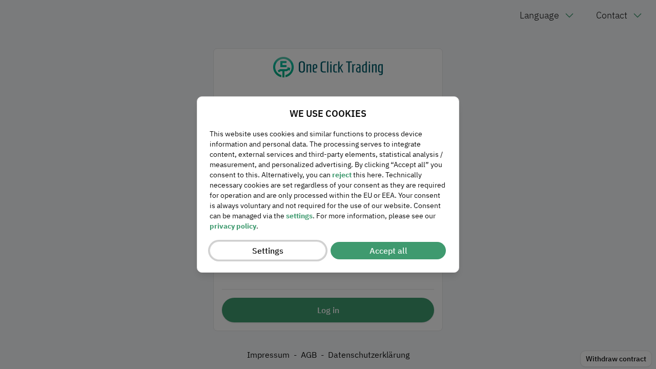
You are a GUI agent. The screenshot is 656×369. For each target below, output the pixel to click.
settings (299, 215)
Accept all (388, 250)
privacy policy (233, 226)
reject (342, 174)
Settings (267, 250)
